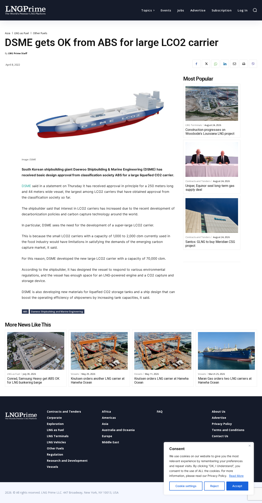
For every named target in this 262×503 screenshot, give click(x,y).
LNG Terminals (193, 125)
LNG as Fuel (21, 33)
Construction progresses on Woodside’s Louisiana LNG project (209, 132)
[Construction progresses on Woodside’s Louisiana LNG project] (211, 103)
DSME (27, 186)
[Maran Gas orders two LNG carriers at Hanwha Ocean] (226, 351)
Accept (237, 486)
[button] (255, 10)
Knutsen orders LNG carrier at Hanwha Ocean (161, 380)
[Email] (234, 64)
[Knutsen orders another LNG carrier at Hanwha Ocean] (99, 351)
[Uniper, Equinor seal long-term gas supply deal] (211, 159)
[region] (209, 468)
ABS (25, 311)
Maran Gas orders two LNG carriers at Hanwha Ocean (225, 380)
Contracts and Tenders (197, 181)
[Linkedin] (225, 64)
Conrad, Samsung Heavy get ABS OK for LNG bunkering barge (33, 380)
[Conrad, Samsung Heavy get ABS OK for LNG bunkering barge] (35, 351)
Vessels (75, 374)
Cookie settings (185, 486)
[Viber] (253, 64)
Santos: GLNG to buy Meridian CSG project (210, 244)
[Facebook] (196, 64)
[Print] (243, 64)
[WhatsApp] (215, 64)
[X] (206, 64)
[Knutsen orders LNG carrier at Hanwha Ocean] (162, 351)
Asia (7, 33)
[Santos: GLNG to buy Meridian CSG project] (211, 215)
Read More (236, 475)
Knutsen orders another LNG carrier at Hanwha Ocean (97, 380)
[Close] (249, 445)
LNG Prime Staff (17, 53)
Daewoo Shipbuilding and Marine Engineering (57, 311)
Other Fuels (40, 33)
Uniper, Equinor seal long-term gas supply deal (209, 188)
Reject (214, 486)
